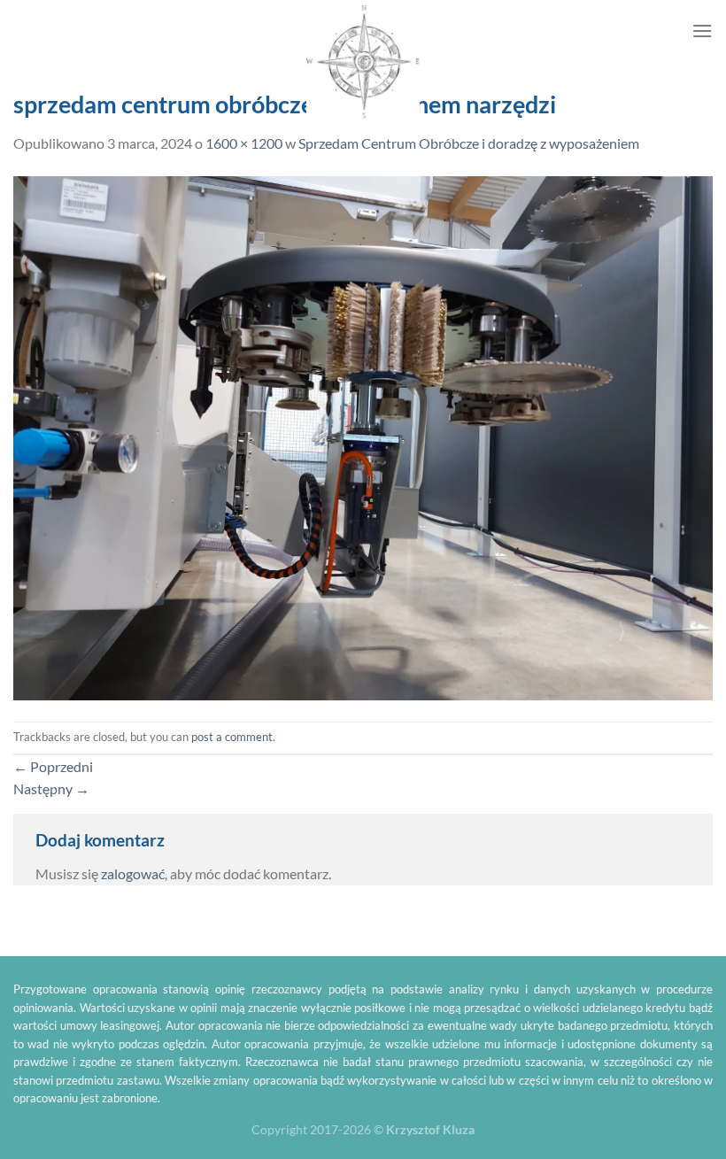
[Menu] (702, 30)
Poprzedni (53, 766)
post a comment (232, 737)
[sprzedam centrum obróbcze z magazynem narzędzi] (363, 436)
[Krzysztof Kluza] (363, 62)
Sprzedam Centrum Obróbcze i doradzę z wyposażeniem (468, 143)
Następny (51, 788)
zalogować (133, 873)
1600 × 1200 (243, 143)
